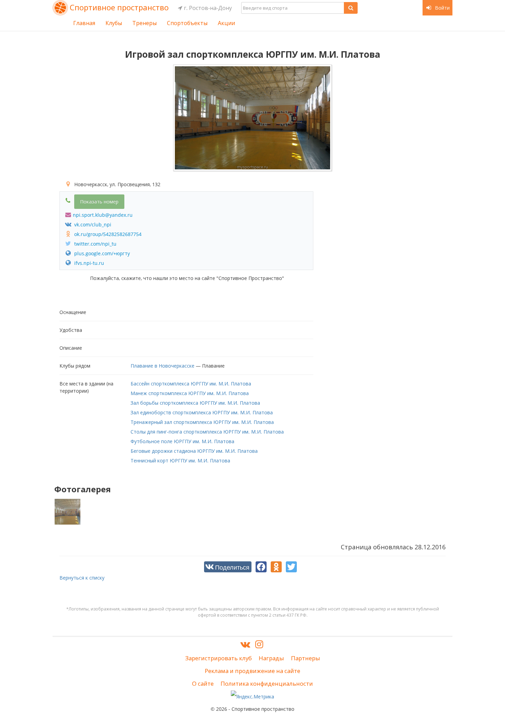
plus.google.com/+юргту (101, 253)
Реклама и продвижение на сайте (252, 671)
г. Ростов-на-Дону (207, 8)
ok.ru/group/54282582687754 (107, 234)
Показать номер (99, 201)
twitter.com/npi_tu (94, 243)
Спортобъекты (187, 23)
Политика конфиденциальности (267, 683)
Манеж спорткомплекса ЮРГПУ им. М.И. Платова (190, 393)
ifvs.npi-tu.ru (88, 263)
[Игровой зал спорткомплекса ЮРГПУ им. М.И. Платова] (252, 118)
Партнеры (305, 658)
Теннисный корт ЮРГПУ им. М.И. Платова (180, 460)
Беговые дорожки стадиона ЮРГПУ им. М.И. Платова (194, 451)
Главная (84, 23)
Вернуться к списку (81, 577)
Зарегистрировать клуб (218, 658)
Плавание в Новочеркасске (162, 365)
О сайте (203, 683)
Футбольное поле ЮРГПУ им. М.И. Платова (182, 441)
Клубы (113, 23)
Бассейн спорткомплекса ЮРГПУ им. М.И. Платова (191, 383)
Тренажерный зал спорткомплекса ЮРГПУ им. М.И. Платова (202, 422)
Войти (442, 7)
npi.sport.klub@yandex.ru (103, 215)
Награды (271, 658)
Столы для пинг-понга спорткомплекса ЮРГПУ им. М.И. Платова (207, 431)
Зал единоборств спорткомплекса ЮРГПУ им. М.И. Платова (202, 412)
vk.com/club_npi (92, 224)
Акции (226, 23)
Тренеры (144, 23)
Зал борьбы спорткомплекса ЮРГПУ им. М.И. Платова (195, 403)
